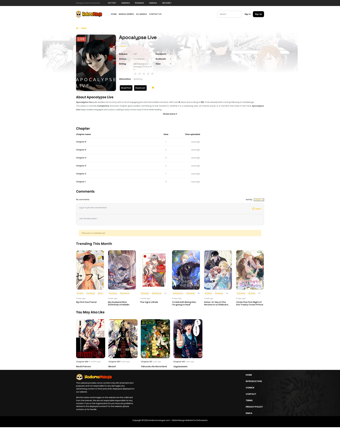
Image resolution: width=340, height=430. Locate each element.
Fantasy (113, 293)
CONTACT (251, 394)
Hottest (112, 3)
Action (80, 293)
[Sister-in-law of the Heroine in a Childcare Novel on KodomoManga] (218, 269)
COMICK (250, 387)
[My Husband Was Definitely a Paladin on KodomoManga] (122, 269)
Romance (102, 293)
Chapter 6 (81, 141)
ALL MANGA (141, 14)
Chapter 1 (81, 181)
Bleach (112, 366)
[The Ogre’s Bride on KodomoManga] (154, 269)
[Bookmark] (153, 87)
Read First (126, 88)
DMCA (249, 413)
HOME (114, 14)
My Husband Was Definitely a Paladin (118, 303)
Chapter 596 (82, 361)
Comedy (91, 293)
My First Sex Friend (86, 302)
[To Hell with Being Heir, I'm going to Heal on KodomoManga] (186, 269)
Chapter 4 (81, 157)
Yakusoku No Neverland (154, 366)
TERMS (249, 400)
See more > (167, 3)
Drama (208, 293)
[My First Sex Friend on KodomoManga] (90, 269)
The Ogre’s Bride (149, 302)
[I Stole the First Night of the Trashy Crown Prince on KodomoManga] (250, 269)
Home (249, 374)
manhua (153, 3)
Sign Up (258, 14)
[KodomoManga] (89, 14)
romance (139, 3)
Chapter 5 (81, 149)
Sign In (248, 14)
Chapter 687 (114, 361)
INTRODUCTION (254, 381)
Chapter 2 (81, 173)
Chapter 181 (146, 361)
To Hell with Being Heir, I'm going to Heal (184, 303)
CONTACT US (155, 14)
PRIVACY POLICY (254, 406)
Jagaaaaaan (180, 366)
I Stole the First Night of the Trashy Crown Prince (249, 303)
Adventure (178, 293)
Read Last (140, 88)
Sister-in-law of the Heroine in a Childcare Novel (216, 305)
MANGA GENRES (126, 14)
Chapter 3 (81, 165)
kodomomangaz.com (159, 420)
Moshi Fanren (83, 366)
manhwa (126, 3)
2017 (135, 54)
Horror (123, 46)
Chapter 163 (179, 361)
